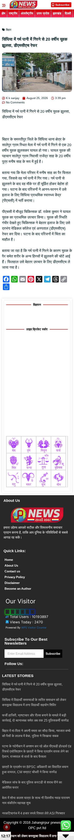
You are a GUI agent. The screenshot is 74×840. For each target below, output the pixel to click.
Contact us (12, 571)
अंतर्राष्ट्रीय (27, 13)
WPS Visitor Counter (34, 627)
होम (3, 13)
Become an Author (18, 588)
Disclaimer (12, 583)
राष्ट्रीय (13, 13)
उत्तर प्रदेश (43, 13)
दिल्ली (68, 13)
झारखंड (57, 13)
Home (9, 559)
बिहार (8, 29)
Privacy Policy (15, 577)
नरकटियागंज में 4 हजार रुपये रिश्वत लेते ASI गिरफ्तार (33, 813)
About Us (11, 565)
